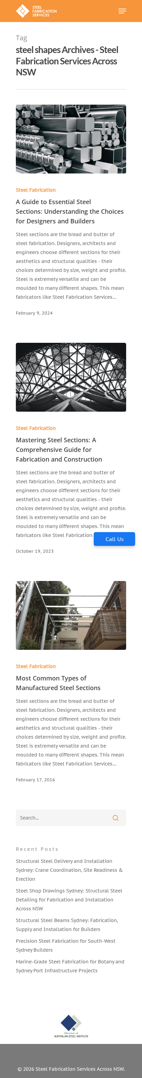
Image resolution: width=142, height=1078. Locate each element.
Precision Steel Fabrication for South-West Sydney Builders (65, 945)
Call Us (114, 539)
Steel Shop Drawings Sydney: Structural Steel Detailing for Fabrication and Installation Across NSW (69, 900)
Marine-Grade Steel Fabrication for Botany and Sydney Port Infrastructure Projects (70, 966)
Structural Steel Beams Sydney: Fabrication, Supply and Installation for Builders (67, 924)
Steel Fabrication (36, 190)
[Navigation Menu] (122, 11)
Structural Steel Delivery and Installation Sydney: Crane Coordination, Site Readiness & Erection (69, 870)
